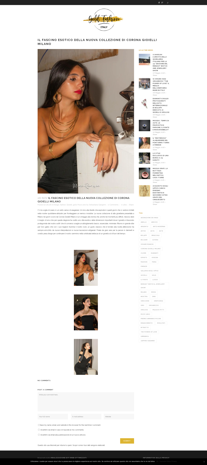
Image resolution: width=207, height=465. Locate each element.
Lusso (155, 279)
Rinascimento (147, 323)
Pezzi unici (82, 205)
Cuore (143, 253)
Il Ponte (144, 279)
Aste (161, 231)
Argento (144, 226)
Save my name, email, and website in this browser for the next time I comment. (70, 425)
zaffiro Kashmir (148, 341)
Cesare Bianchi (147, 244)
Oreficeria (158, 301)
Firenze (144, 266)
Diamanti (154, 253)
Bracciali (156, 235)
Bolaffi (144, 235)
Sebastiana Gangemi (97, 205)
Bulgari (144, 240)
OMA (154, 296)
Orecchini (145, 301)
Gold (154, 275)
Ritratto (145, 327)
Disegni (155, 257)
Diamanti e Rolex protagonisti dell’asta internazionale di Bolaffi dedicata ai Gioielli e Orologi (161, 105)
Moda (153, 292)
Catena (155, 240)
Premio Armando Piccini (151, 318)
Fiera (154, 262)
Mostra (144, 296)
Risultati (161, 323)
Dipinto (144, 257)
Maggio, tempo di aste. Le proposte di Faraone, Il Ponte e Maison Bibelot (161, 125)
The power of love (149, 332)
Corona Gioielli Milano (67, 217)
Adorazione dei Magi (149, 218)
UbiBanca (145, 336)
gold (75, 205)
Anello (144, 222)
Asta (152, 231)
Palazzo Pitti (158, 310)
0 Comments (113, 205)
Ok (157, 461)
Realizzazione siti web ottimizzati (69, 458)
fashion (63, 205)
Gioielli (69, 205)
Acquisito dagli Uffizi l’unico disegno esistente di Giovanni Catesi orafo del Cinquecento (160, 192)
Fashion (144, 262)
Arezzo (154, 222)
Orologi (144, 310)
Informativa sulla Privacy (156, 458)
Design (56, 205)
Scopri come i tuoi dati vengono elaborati (89, 445)
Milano (144, 292)
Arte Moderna (159, 226)
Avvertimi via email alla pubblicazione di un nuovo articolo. (63, 435)
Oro (142, 305)
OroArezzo (154, 305)
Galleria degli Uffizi (149, 271)
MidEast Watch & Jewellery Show (153, 285)
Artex (143, 231)
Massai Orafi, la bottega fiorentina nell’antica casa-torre (160, 173)
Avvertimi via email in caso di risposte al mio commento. (62, 430)
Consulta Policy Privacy (168, 461)
